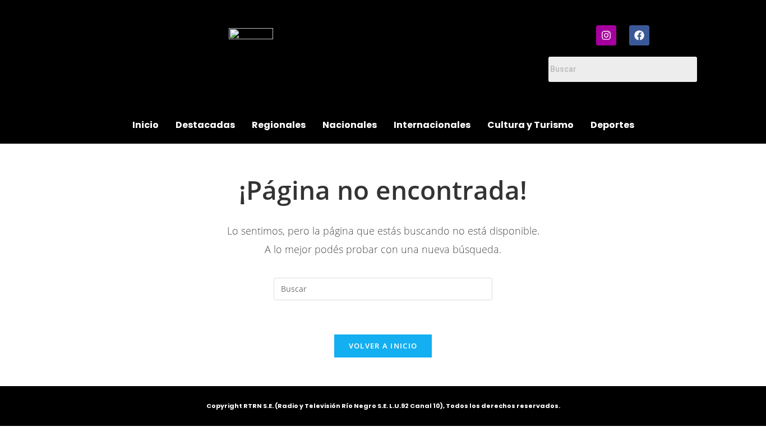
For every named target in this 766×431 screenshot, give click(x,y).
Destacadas (205, 124)
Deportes (612, 124)
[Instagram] (606, 35)
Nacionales (349, 124)
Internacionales (432, 124)
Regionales (279, 124)
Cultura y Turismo (530, 124)
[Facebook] (639, 35)
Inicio (145, 124)
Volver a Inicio (383, 346)
